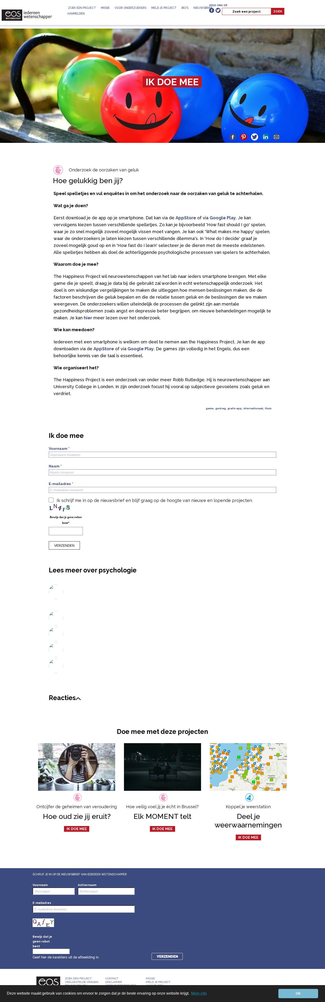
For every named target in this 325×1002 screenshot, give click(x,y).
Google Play (223, 217)
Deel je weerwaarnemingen (248, 820)
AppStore (186, 217)
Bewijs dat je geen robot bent (66, 520)
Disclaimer (113, 982)
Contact (111, 978)
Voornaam (59, 449)
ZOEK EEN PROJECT (82, 8)
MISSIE (105, 8)
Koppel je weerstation (248, 806)
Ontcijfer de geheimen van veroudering (76, 806)
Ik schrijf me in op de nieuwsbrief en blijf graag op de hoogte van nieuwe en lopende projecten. (155, 500)
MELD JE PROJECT (164, 8)
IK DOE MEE (172, 81)
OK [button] (298, 993)
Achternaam (87, 885)
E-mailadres (61, 484)
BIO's (185, 8)
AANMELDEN (76, 13)
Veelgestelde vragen (81, 982)
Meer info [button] (199, 993)
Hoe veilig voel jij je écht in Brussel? (162, 806)
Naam (55, 466)
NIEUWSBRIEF (202, 8)
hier (88, 317)
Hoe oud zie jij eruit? (77, 816)
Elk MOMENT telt (162, 816)
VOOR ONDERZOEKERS (130, 8)
